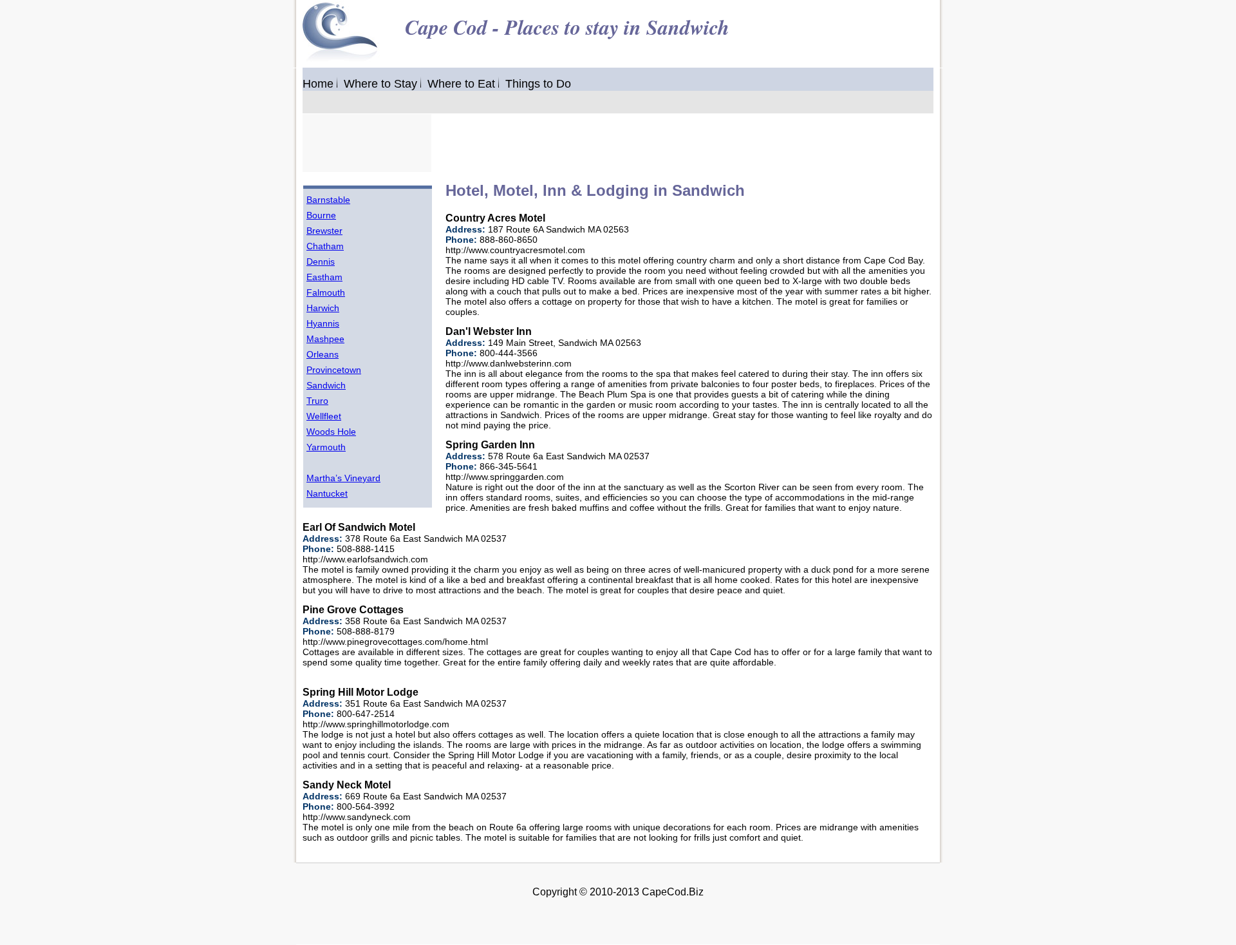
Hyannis (322, 323)
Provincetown (333, 370)
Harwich (322, 308)
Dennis (320, 261)
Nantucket (327, 493)
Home (318, 83)
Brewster (324, 230)
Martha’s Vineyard (343, 478)
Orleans (322, 354)
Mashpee (325, 339)
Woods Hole (331, 431)
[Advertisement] (665, 143)
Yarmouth (326, 447)
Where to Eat (461, 83)
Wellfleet (323, 416)
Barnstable (328, 200)
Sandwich (326, 385)
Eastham (324, 277)
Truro (317, 401)
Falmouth (325, 292)
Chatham (325, 246)
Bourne (321, 215)
